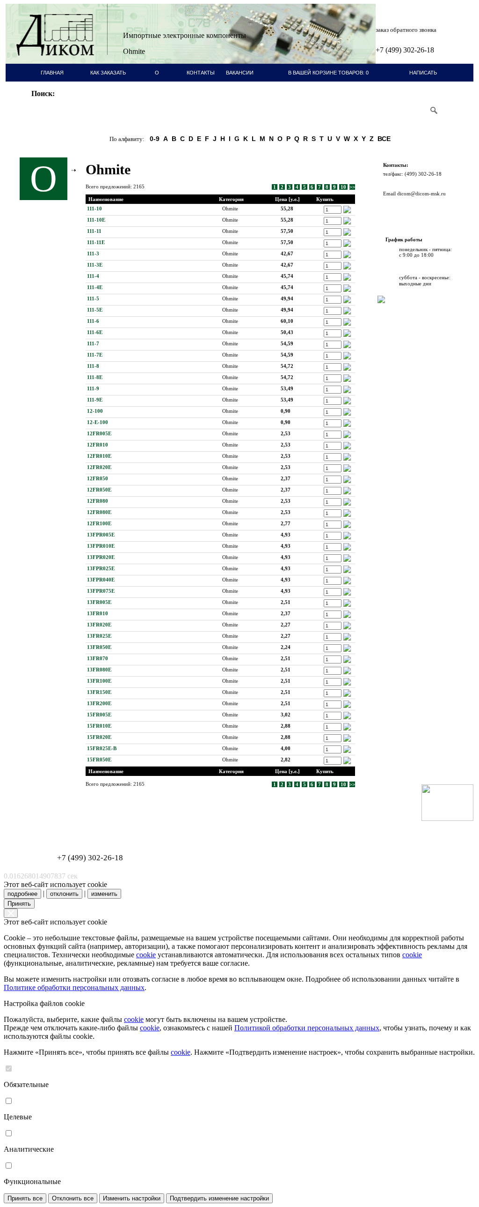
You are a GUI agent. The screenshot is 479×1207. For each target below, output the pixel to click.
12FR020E (99, 467)
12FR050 (97, 478)
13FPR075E (101, 591)
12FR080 (97, 501)
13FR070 (97, 658)
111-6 (93, 321)
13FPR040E (101, 579)
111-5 (93, 298)
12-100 (95, 411)
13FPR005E (101, 534)
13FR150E (99, 692)
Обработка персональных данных (52, 823)
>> (352, 187)
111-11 (94, 231)
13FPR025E (101, 568)
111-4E (94, 287)
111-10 (94, 208)
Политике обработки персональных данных (74, 987)
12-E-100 (97, 422)
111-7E (94, 355)
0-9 (154, 138)
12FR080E (99, 512)
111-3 (93, 253)
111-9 (93, 388)
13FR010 (97, 613)
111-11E (96, 242)
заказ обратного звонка (406, 29)
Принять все (25, 1198)
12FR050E (99, 489)
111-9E (94, 399)
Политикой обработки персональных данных (306, 1028)
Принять (19, 903)
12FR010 (97, 444)
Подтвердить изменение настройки (219, 1198)
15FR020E (99, 737)
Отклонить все (73, 1198)
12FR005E (99, 433)
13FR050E (99, 647)
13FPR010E (101, 546)
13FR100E (99, 681)
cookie (146, 955)
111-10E (96, 220)
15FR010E (99, 726)
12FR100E (99, 523)
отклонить (64, 893)
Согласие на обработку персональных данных (64, 828)
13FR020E (99, 624)
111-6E (94, 332)
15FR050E (99, 759)
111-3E (94, 265)
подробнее (22, 893)
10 (343, 187)
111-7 (93, 343)
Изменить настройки (131, 1198)
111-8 (93, 366)
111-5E (94, 310)
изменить (104, 893)
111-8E (94, 377)
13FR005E (99, 602)
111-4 (93, 276)
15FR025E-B (101, 748)
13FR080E (99, 669)
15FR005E (99, 714)
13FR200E (99, 703)
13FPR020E (101, 557)
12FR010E (99, 456)
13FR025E (99, 636)
